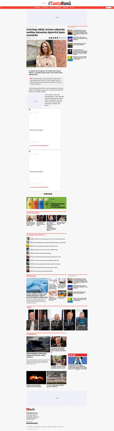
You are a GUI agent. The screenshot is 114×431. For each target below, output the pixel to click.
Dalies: (42, 193)
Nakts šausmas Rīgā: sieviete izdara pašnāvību (40, 253)
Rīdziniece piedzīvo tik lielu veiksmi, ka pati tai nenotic (53, 298)
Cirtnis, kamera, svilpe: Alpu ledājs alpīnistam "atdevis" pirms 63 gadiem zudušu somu (37, 295)
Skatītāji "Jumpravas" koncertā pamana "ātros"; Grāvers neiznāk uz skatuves (47, 239)
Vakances (58, 426)
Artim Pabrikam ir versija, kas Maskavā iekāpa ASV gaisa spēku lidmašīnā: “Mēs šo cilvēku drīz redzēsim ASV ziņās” (80, 32)
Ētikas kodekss (54, 426)
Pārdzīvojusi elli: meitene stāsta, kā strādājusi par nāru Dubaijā (80, 38)
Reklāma (31, 426)
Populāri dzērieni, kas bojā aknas (62, 297)
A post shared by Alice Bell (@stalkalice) (39, 145)
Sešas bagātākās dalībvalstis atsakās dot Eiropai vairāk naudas (36, 355)
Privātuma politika (37, 426)
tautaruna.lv (28, 37)
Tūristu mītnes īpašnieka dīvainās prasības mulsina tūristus (44, 267)
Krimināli (66, 7)
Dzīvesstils (45, 7)
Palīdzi (72, 7)
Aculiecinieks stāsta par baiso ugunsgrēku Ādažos (41, 271)
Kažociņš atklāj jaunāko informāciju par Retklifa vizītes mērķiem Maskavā (58, 349)
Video (29, 307)
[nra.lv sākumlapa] (44, 3)
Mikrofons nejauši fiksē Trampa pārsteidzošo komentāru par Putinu (45, 256)
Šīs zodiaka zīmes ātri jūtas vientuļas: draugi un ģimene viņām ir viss (30, 224)
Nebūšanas (58, 7)
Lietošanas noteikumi (44, 426)
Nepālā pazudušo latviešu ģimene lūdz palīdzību (79, 44)
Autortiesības (50, 426)
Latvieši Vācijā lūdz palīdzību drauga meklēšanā (55, 385)
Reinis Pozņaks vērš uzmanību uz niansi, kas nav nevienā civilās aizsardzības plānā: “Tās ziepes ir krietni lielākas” (80, 52)
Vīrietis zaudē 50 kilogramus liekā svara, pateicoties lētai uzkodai (62, 286)
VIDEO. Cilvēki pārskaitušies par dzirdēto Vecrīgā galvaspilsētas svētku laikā (48, 242)
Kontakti (62, 426)
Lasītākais (72, 28)
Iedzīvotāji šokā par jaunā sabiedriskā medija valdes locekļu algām (45, 264)
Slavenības (37, 7)
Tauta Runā (30, 26)
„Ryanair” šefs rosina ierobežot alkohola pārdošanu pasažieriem (44, 260)
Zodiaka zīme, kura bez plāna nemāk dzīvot (61, 223)
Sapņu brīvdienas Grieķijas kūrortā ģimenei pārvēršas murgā (43, 246)
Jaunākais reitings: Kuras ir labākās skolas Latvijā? (58, 367)
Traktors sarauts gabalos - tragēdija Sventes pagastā (33, 385)
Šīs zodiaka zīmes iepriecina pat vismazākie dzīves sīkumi (41, 224)
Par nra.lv (27, 426)
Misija (34, 426)
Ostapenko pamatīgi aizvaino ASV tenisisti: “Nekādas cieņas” (44, 249)
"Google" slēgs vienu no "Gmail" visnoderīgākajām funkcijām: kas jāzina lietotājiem (53, 286)
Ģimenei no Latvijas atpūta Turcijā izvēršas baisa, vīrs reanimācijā (80, 58)
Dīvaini (52, 7)
